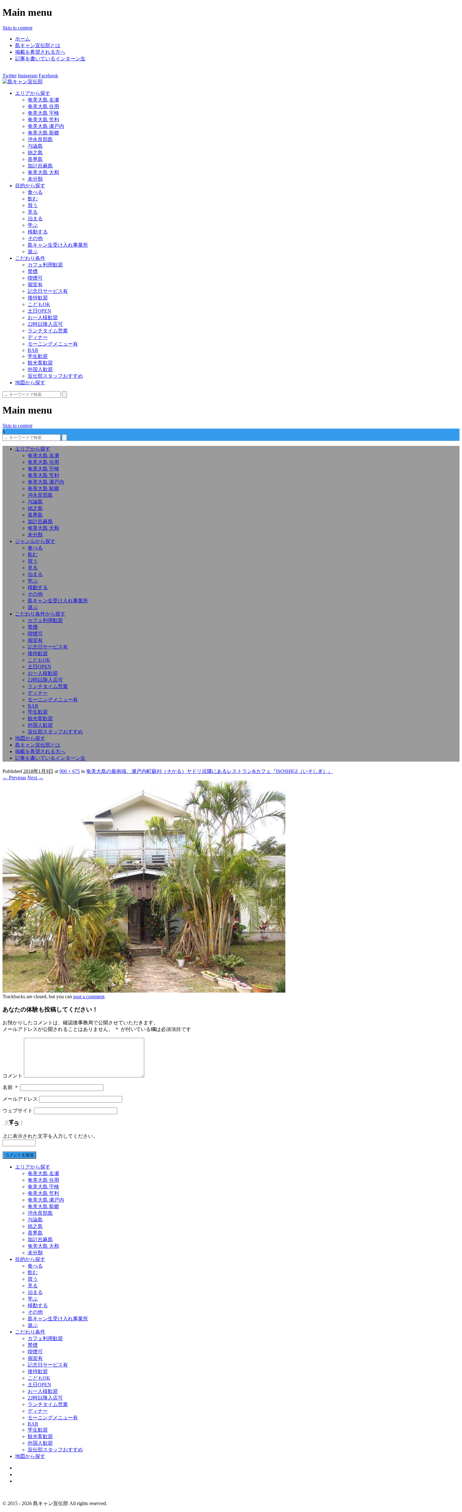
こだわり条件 (30, 258)
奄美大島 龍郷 (43, 132)
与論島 (35, 146)
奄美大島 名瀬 (43, 99)
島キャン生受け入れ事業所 (58, 245)
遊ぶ (33, 251)
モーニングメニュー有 (53, 344)
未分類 (35, 179)
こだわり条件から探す (40, 613)
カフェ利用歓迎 (45, 264)
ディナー (38, 337)
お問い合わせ (30, 1481)
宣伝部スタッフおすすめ (55, 376)
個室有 (35, 284)
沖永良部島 (40, 139)
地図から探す (30, 382)
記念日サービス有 (48, 291)
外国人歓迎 (40, 369)
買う (33, 205)
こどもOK (39, 304)
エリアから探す (32, 93)
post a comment (88, 996)
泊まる (35, 218)
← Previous (14, 777)
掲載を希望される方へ (40, 52)
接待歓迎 (38, 297)
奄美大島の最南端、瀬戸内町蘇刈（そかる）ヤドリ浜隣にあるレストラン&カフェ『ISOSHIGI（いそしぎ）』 (209, 771)
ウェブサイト (18, 1110)
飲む (33, 198)
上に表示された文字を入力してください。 (50, 1136)
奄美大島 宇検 (43, 113)
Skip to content (17, 27)
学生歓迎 (38, 356)
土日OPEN (39, 311)
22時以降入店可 (45, 324)
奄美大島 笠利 (43, 119)
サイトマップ (30, 1468)
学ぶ (33, 225)
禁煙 (33, 271)
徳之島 (35, 152)
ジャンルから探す (35, 541)
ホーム (22, 38)
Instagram (27, 75)
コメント (13, 1075)
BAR (33, 350)
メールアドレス (20, 1099)
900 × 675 (69, 771)
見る (33, 212)
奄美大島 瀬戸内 (46, 126)
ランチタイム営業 (48, 330)
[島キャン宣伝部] (23, 81)
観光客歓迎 (40, 362)
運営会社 (25, 1474)
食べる (35, 192)
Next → (35, 777)
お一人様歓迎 (43, 317)
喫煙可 (35, 278)
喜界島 (35, 159)
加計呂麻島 (40, 165)
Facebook (48, 75)
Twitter (10, 75)
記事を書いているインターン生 (50, 58)
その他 (35, 238)
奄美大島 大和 (43, 172)
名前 (11, 1087)
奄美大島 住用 (43, 106)
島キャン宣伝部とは (37, 45)
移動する (38, 231)
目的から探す (30, 185)
